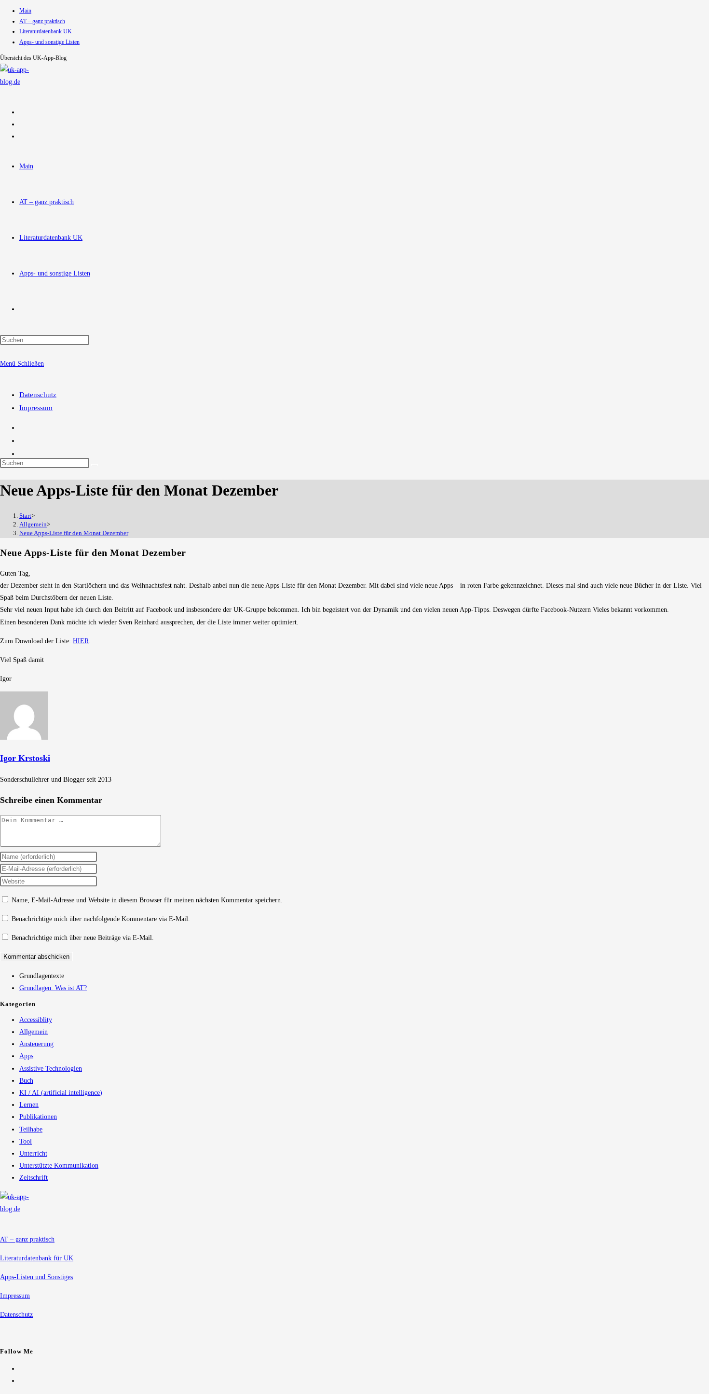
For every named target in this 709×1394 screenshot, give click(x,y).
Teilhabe (30, 1129)
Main (25, 10)
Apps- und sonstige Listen (49, 42)
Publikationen (38, 1116)
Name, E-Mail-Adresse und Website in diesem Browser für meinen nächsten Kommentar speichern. (147, 900)
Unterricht (33, 1153)
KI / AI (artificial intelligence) (60, 1092)
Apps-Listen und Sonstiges (36, 1277)
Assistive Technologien (50, 1068)
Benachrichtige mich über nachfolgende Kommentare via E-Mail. (101, 919)
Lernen (29, 1104)
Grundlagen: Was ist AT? (53, 988)
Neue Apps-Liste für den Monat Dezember (73, 533)
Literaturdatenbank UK (45, 31)
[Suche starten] (94, 465)
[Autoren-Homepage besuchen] (24, 737)
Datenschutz (37, 395)
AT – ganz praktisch (42, 21)
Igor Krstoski (25, 758)
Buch (26, 1080)
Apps (26, 1056)
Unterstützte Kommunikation (58, 1165)
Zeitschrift (33, 1177)
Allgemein (33, 1031)
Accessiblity (35, 1019)
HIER (81, 641)
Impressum (36, 408)
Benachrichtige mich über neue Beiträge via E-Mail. (83, 937)
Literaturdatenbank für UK (36, 1258)
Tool (25, 1141)
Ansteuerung (36, 1044)
